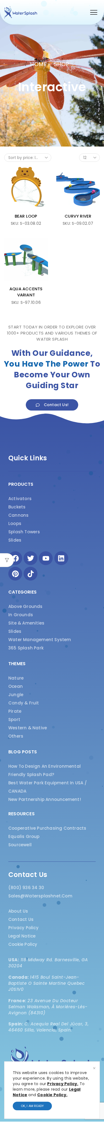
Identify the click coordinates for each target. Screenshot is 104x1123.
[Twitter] (30, 558)
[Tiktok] (30, 574)
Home (38, 64)
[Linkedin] (61, 558)
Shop (61, 64)
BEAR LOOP (26, 216)
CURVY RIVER (78, 216)
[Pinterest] (15, 574)
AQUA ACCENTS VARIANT (25, 292)
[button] (94, 12)
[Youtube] (46, 558)
